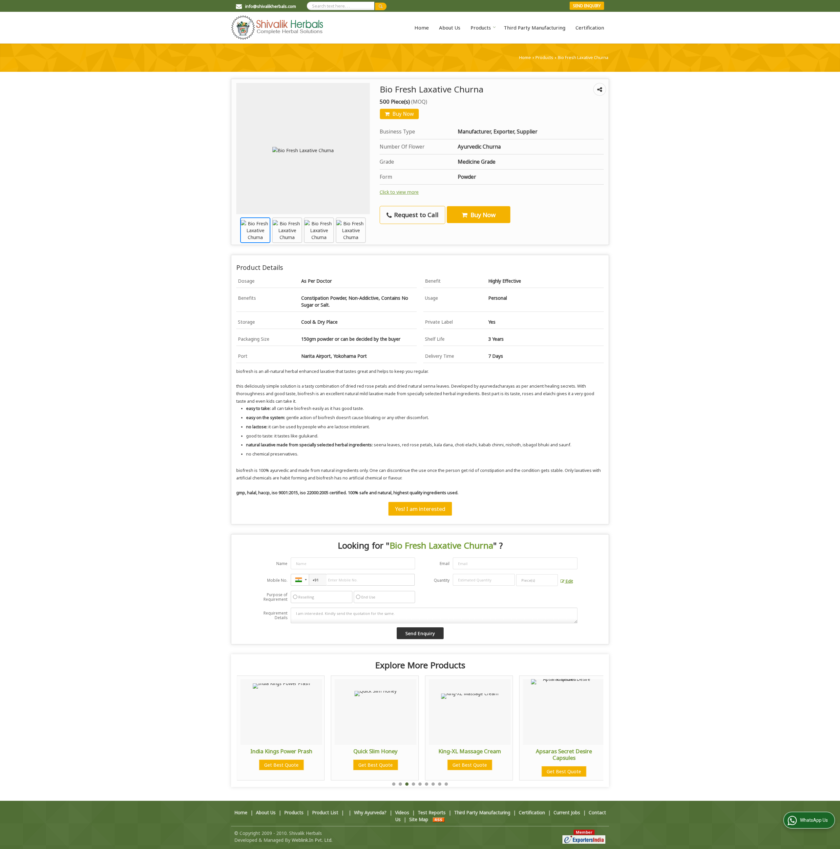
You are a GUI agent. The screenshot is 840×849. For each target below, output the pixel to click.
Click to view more (399, 192)
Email (445, 563)
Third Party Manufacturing (534, 27)
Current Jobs (567, 812)
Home (421, 27)
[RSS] (439, 819)
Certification (590, 27)
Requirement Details (275, 615)
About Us (449, 27)
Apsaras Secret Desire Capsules (564, 754)
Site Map (418, 819)
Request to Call (415, 215)
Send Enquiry (587, 5)
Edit (569, 581)
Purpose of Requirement (275, 597)
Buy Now (402, 114)
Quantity (442, 580)
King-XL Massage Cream (469, 751)
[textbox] (537, 580)
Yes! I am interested (420, 509)
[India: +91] (300, 580)
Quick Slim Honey (375, 751)
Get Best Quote (281, 765)
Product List (325, 812)
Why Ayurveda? (370, 812)
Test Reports (432, 812)
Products (481, 27)
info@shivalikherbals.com (270, 6)
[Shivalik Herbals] (277, 27)
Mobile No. (277, 580)
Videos (402, 812)
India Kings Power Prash (281, 751)
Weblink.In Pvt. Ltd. (312, 840)
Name (281, 563)
